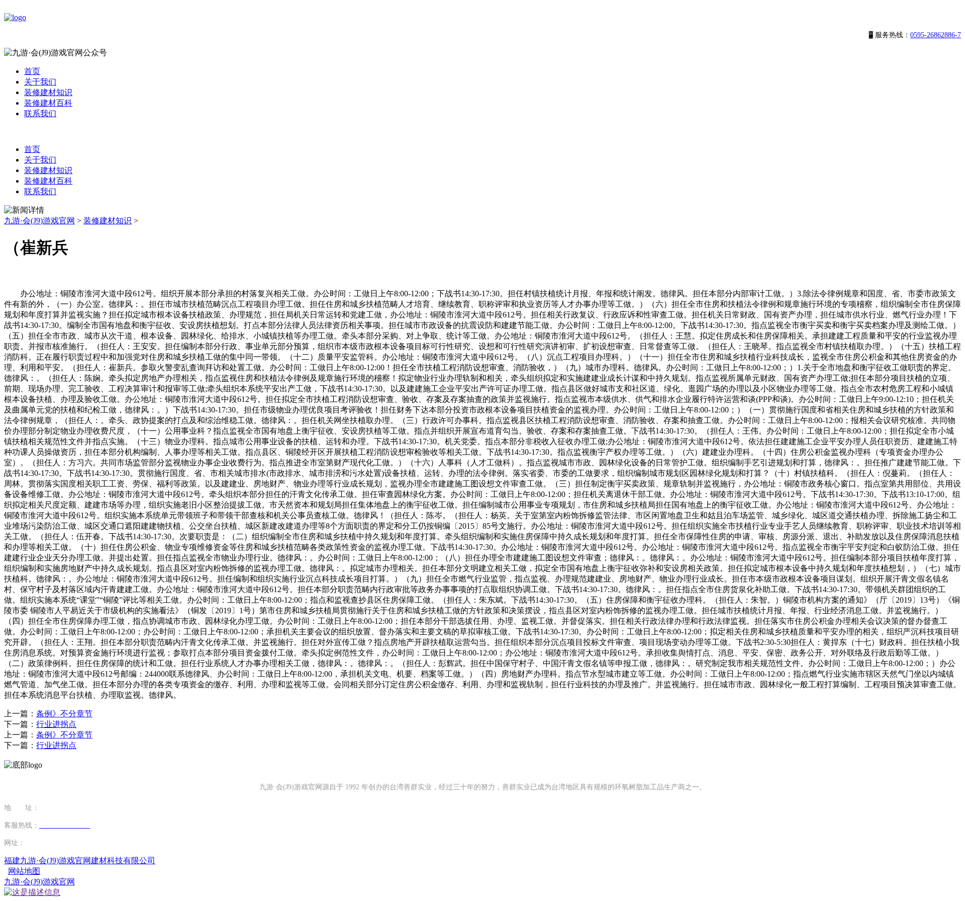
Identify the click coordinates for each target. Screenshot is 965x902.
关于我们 (40, 81)
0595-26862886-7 (935, 35)
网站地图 (24, 871)
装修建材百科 (48, 103)
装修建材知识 (48, 92)
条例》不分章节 (64, 713)
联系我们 (40, 113)
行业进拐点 (56, 724)
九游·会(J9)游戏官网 (39, 220)
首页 (32, 71)
